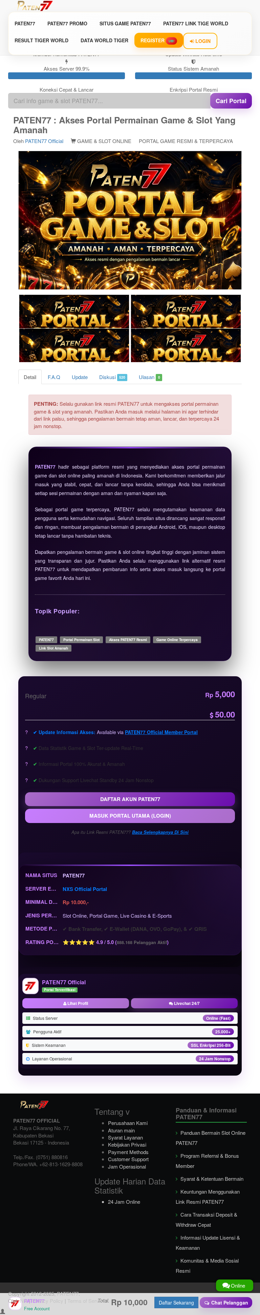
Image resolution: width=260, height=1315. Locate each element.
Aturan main (121, 1130)
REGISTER (157, 40)
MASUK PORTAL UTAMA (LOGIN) (130, 815)
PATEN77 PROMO (67, 23)
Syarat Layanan (125, 1137)
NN (23, 1300)
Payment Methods (128, 1151)
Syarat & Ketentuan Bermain (211, 1178)
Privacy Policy (47, 1300)
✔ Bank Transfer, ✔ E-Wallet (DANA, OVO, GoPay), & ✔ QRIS (135, 929)
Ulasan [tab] (149, 376)
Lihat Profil (77, 1003)
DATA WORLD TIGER (104, 40)
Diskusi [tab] (112, 376)
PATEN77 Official (44, 140)
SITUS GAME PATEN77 (125, 23)
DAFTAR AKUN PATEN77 (130, 799)
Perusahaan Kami (128, 1122)
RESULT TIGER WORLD (41, 40)
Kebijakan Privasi (127, 1144)
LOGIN (202, 41)
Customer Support (128, 1159)
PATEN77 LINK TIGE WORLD (195, 23)
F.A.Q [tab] (54, 376)
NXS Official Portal (85, 889)
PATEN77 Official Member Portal (161, 732)
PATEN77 (25, 23)
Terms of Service (86, 1300)
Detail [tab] (30, 376)
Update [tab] (80, 376)
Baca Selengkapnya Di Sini (160, 832)
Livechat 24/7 (186, 1003)
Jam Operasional (127, 1166)
